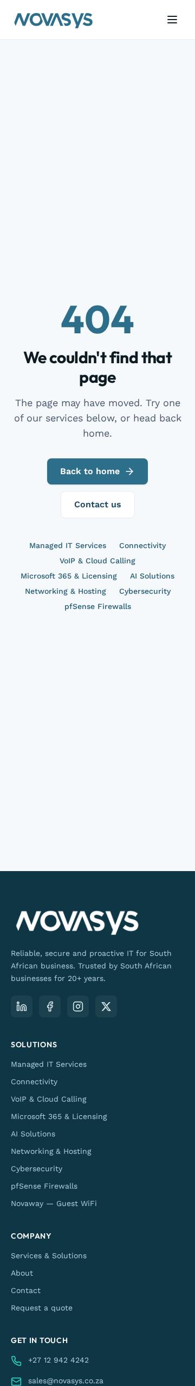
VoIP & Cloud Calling (97, 560)
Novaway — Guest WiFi (54, 1203)
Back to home (90, 471)
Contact (26, 1290)
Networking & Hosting (65, 591)
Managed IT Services (67, 545)
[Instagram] (78, 1006)
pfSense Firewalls (97, 606)
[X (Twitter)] (106, 1006)
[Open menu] (172, 20)
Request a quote (42, 1307)
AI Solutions (152, 575)
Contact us (97, 504)
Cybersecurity (145, 591)
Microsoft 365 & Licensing (69, 575)
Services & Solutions (49, 1255)
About (22, 1273)
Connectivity (142, 545)
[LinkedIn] (21, 1006)
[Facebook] (50, 1006)
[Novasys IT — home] (53, 19)
